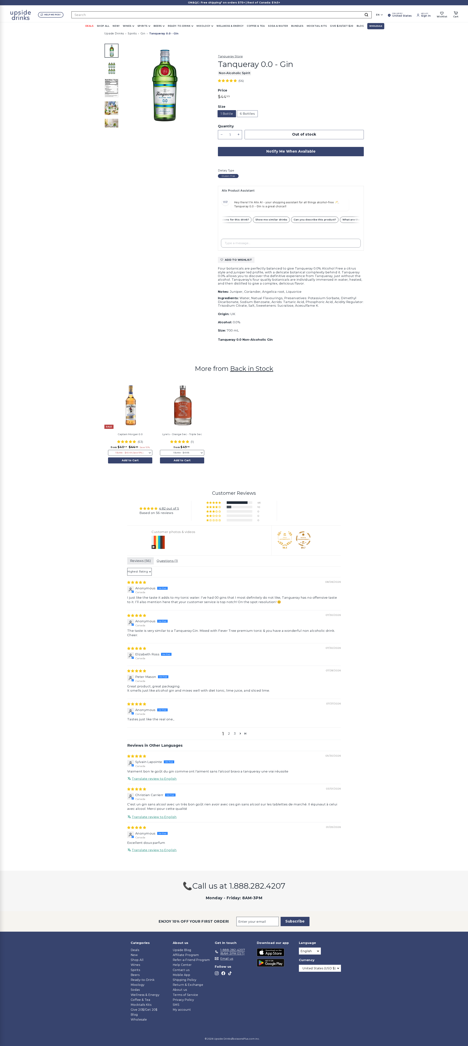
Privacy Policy (183, 1000)
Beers (158, 26)
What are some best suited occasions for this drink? (222, 219)
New (134, 955)
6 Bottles (247, 113)
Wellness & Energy (230, 26)
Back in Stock (251, 369)
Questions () (167, 561)
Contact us (181, 970)
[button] (228, 81)
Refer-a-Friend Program (191, 960)
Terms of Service (185, 995)
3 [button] (235, 733)
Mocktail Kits (317, 26)
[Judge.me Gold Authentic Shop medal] (285, 538)
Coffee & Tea (256, 26)
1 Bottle (227, 113)
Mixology (203, 26)
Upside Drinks (114, 33)
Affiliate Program (186, 955)
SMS (176, 1004)
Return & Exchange (188, 985)
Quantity (226, 126)
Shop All (103, 26)
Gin (143, 33)
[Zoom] (163, 85)
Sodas (135, 989)
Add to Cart (130, 460)
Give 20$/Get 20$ (144, 1009)
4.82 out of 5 (169, 508)
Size (222, 107)
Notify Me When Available (291, 151)
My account (182, 1009)
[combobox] (221, 14)
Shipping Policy (184, 980)
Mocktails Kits (141, 1004)
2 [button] (229, 733)
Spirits (142, 26)
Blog (360, 26)
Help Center (182, 965)
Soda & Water (278, 26)
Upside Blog (182, 950)
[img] (136, 582)
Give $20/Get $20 (341, 26)
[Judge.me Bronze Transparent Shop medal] (303, 538)
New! (116, 26)
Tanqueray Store (230, 56)
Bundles (297, 26)
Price (222, 90)
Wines (127, 26)
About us (180, 989)
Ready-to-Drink (179, 26)
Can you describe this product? (323, 219)
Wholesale (375, 26)
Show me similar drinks (280, 219)
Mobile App (181, 975)
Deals (89, 26)
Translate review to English (154, 779)
